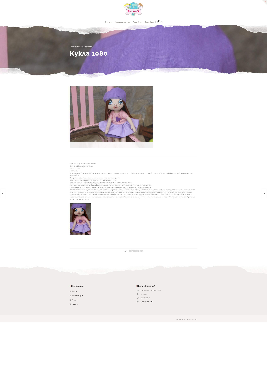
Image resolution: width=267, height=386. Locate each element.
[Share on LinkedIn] (138, 245)
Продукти (137, 22)
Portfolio (77, 46)
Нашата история (122, 22)
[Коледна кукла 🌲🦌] (2, 193)
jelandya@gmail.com (146, 296)
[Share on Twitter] (133, 245)
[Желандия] (133, 9)
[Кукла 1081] (264, 193)
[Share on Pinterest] (135, 245)
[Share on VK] (141, 245)
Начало (108, 22)
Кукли (83, 46)
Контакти (149, 22)
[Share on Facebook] (130, 245)
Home (72, 46)
